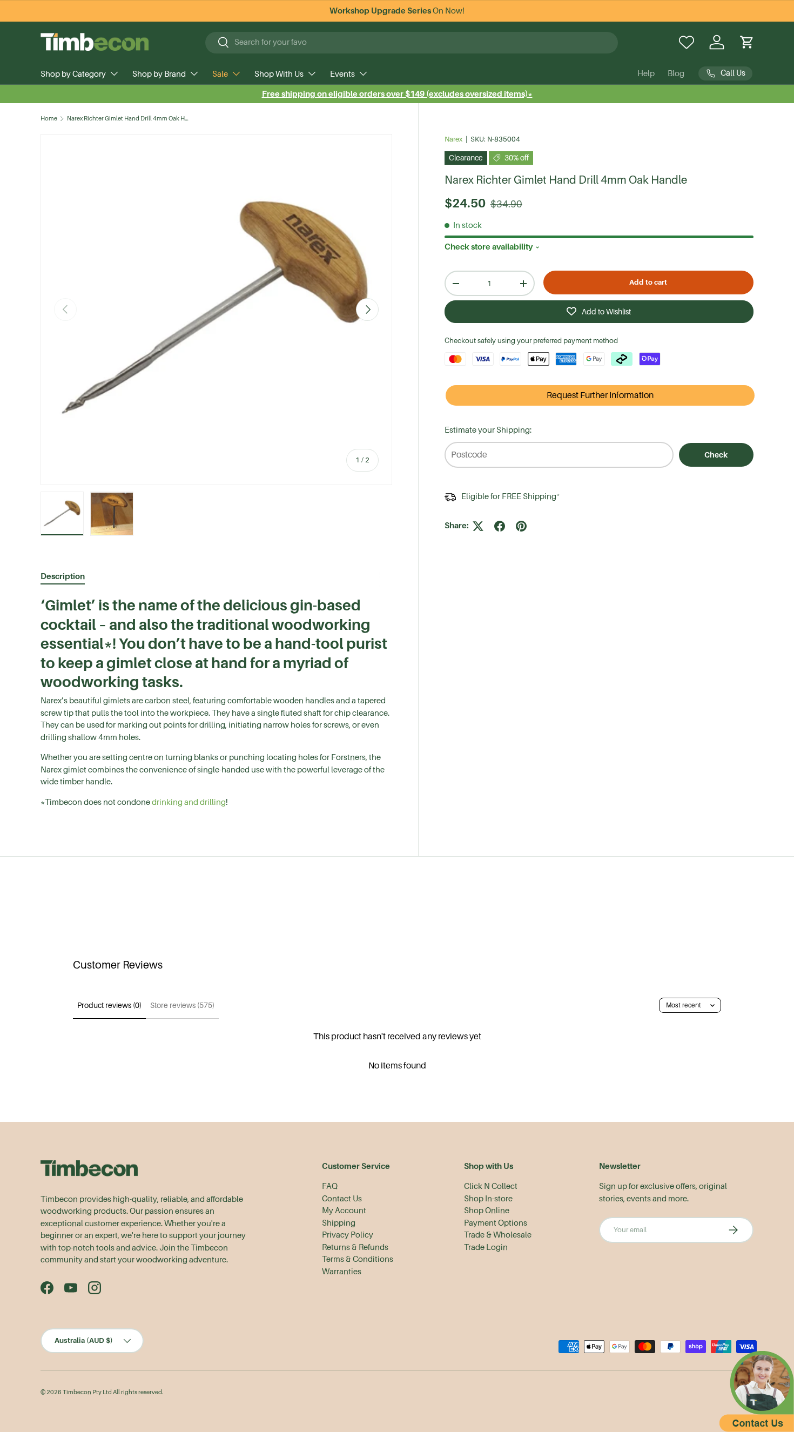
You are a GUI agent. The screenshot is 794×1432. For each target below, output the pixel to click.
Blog (676, 73)
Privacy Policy (347, 1235)
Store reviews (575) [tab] (182, 1005)
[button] (747, 42)
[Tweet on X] (478, 526)
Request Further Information (600, 395)
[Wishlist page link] (686, 42)
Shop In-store (488, 1198)
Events (342, 74)
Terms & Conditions (357, 1259)
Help (646, 73)
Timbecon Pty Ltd (87, 1392)
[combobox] (411, 42)
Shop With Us (279, 74)
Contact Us (342, 1198)
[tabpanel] (216, 702)
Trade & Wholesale (497, 1235)
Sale (220, 74)
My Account (344, 1210)
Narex (453, 139)
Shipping (338, 1223)
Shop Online (486, 1210)
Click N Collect (490, 1186)
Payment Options (495, 1223)
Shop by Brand (159, 74)
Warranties (341, 1271)
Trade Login (486, 1247)
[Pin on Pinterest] (521, 526)
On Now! (397, 10)
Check (716, 455)
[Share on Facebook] (499, 526)
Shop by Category (73, 74)
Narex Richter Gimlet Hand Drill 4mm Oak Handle (128, 119)
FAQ (330, 1186)
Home (49, 119)
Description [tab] (63, 576)
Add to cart (648, 282)
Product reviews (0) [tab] (109, 1005)
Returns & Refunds (355, 1247)
